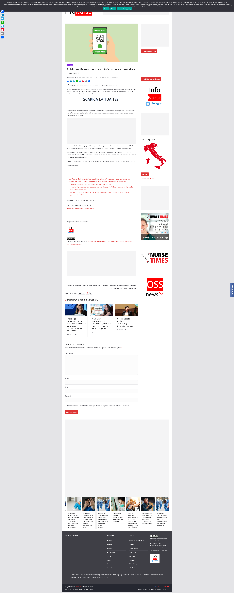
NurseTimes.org (113, 575)
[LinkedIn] (2, 15)
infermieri (112, 77)
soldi (116, 77)
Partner (159, 589)
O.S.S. (109, 560)
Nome (67, 378)
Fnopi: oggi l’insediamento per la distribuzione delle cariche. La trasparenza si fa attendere (76, 325)
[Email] (2, 33)
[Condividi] (2, 37)
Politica (109, 548)
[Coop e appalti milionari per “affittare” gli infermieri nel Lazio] (126, 305)
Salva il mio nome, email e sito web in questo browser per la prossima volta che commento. (98, 406)
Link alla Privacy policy (124, 9)
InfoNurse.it (75, 575)
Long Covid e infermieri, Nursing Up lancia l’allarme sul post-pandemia (101, 517)
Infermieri (70, 65)
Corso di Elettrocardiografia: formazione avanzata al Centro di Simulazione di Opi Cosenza (161, 518)
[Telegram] (2, 19)
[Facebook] (2, 11)
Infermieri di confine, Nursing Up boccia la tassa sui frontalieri (90, 184)
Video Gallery (133, 564)
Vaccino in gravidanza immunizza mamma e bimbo (83, 287)
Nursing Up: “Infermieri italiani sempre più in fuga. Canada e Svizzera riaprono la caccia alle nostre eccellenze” (86, 520)
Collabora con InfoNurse (148, 179)
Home (140, 589)
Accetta (106, 9)
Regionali (110, 544)
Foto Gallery (133, 568)
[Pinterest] (2, 30)
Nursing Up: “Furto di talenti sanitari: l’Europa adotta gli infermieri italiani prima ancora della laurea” (145, 519)
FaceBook (132, 556)
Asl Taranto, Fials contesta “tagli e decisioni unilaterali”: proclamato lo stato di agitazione (99, 179)
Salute (109, 564)
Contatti (143, 182)
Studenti (110, 556)
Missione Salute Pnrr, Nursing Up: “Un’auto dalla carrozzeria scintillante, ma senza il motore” (130, 518)
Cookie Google (133, 548)
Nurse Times (166, 589)
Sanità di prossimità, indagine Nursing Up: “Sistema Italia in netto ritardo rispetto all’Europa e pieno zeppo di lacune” (116, 520)
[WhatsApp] (2, 22)
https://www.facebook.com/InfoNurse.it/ (80, 208)
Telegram (132, 560)
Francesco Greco (80, 77)
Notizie (109, 541)
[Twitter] (2, 26)
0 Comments (98, 77)
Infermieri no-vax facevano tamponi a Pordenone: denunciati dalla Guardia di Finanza (119, 287)
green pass (106, 77)
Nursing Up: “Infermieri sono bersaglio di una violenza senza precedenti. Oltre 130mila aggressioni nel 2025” (71, 520)
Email (67, 387)
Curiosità (110, 568)
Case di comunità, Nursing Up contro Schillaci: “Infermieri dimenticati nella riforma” (97, 182)
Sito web (68, 396)
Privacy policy (133, 552)
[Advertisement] (101, 131)
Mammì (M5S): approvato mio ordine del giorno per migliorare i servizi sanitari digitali (101, 324)
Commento (69, 353)
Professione (111, 552)
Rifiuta (113, 9)
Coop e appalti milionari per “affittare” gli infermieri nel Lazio (126, 322)
